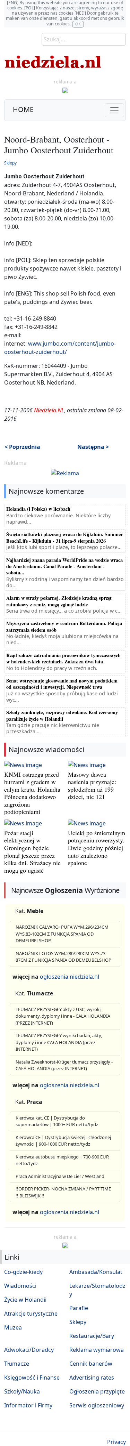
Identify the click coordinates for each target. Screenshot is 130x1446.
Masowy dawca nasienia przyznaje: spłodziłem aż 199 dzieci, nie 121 (92, 785)
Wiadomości (20, 1286)
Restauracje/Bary (91, 1336)
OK (78, 23)
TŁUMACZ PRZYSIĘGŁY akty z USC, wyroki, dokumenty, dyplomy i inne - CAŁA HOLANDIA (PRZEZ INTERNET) (63, 1016)
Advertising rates (91, 1377)
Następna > (93, 447)
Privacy (116, 1442)
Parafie (78, 1308)
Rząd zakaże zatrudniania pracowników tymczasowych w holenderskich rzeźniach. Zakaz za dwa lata (63, 658)
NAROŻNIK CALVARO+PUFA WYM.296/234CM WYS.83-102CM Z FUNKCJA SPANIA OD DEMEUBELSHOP (62, 934)
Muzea (13, 1327)
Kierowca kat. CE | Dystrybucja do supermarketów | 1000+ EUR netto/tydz (57, 1121)
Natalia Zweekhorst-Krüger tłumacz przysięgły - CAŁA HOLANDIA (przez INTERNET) (64, 1065)
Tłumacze (16, 1363)
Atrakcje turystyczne (31, 1313)
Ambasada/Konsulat (95, 1272)
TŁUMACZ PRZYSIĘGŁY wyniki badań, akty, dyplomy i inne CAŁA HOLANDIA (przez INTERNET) (59, 1042)
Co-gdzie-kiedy (23, 1272)
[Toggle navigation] (114, 110)
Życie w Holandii (25, 1299)
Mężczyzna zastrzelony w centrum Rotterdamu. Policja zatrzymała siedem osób (64, 626)
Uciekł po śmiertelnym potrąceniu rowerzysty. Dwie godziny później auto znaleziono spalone (96, 848)
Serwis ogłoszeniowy (96, 1405)
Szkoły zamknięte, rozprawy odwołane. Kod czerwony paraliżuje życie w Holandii (62, 715)
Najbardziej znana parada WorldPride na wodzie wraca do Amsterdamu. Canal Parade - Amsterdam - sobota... (64, 566)
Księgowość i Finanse (32, 1377)
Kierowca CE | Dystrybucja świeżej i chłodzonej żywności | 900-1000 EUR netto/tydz (63, 1140)
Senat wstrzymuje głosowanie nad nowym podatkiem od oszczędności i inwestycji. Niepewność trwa (62, 683)
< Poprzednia (22, 447)
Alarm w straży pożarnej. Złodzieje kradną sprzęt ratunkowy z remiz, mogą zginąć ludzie (59, 601)
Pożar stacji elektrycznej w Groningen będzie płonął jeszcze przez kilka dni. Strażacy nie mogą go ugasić (32, 851)
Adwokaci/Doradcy (29, 1350)
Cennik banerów (90, 1363)
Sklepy (10, 163)
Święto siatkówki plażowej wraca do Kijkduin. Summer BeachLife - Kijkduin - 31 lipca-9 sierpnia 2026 (64, 537)
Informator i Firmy (28, 1405)
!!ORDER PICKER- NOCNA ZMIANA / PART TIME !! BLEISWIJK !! (63, 1192)
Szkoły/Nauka (22, 1391)
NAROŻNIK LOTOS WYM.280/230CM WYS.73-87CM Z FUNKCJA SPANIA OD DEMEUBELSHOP (63, 956)
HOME (23, 109)
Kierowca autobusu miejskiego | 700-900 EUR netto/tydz (62, 1160)
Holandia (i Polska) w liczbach (38, 508)
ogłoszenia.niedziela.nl (69, 976)
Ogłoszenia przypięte (97, 1391)
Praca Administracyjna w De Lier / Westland (60, 1176)
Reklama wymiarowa (96, 1350)
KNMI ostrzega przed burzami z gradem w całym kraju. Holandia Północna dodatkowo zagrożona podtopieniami (32, 793)
